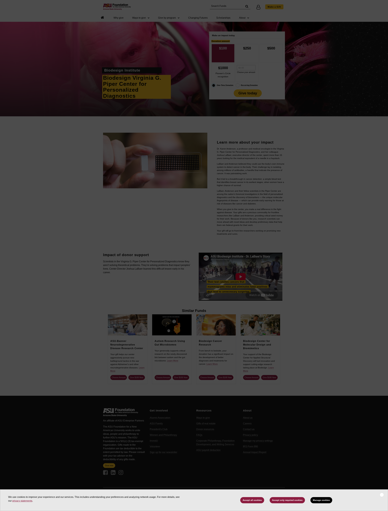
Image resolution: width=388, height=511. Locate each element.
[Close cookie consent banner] (382, 495)
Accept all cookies (252, 500)
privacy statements (22, 501)
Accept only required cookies (287, 500)
